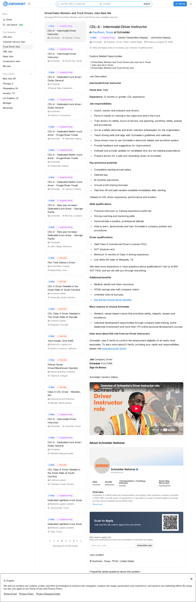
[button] (65, 32)
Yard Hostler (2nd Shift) (60, 340)
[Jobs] (14, 4)
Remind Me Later (144, 545)
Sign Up (181, 4)
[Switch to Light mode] (190, 3)
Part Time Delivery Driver (61, 262)
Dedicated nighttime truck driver (65, 500)
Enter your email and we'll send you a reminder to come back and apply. (121, 538)
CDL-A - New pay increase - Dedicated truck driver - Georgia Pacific (65, 208)
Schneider (97, 42)
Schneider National (123, 469)
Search (147, 4)
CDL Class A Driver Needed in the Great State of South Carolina (64, 473)
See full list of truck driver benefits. (113, 299)
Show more (97, 504)
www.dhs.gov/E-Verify (114, 348)
